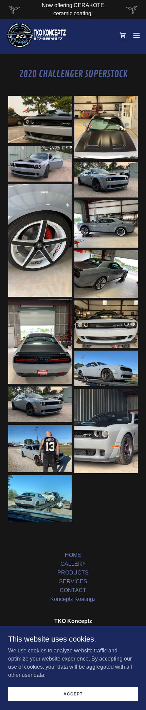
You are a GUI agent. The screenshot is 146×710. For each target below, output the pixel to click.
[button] (136, 35)
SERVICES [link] (73, 581)
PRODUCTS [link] (73, 573)
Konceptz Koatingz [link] (73, 599)
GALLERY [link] (73, 564)
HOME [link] (73, 555)
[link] (36, 35)
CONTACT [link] (73, 590)
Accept (73, 693)
